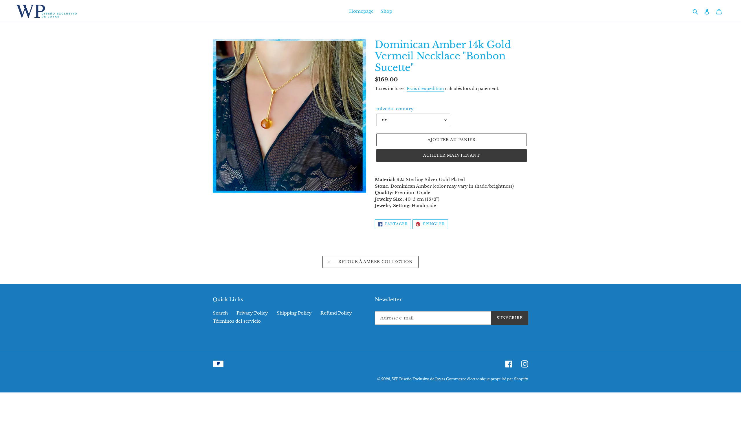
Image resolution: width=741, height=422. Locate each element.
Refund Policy (336, 313)
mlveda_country (395, 109)
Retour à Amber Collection (375, 261)
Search (220, 313)
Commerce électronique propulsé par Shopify (487, 379)
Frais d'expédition (425, 88)
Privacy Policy (252, 313)
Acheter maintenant (451, 155)
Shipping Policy (294, 313)
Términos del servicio (237, 321)
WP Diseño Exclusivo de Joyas (418, 379)
